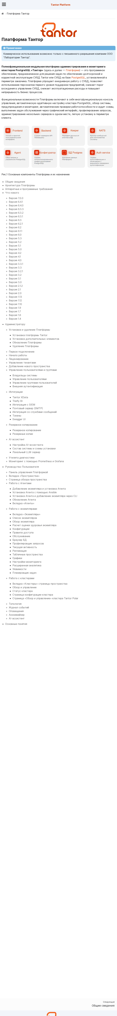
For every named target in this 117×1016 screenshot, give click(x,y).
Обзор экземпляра (23, 521)
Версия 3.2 (15, 274)
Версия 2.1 (15, 289)
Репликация (19, 550)
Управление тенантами (22, 362)
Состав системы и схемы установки (34, 448)
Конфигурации (20, 528)
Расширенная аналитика (26, 565)
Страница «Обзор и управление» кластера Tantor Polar (45, 598)
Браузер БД (19, 539)
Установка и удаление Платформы (29, 329)
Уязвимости (19, 569)
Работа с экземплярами (23, 508)
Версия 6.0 (15, 234)
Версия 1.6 (15, 315)
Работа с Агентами (20, 483)
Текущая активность (24, 547)
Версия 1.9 (15, 307)
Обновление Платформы (27, 342)
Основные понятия (16, 623)
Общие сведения (15, 181)
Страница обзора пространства (28, 479)
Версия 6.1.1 (15, 231)
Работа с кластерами (21, 578)
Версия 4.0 (15, 260)
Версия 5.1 (15, 245)
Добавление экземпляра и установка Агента (39, 488)
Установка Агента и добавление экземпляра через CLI (44, 495)
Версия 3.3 (15, 267)
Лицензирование (18, 358)
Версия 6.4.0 (16, 205)
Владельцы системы (24, 375)
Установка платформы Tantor (29, 335)
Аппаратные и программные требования (29, 188)
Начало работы (18, 355)
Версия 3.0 (15, 282)
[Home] (3, 13)
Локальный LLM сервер (26, 452)
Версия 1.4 (15, 318)
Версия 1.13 (15, 296)
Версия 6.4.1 (16, 201)
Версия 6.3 (15, 220)
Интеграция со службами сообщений (34, 411)
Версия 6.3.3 (16, 209)
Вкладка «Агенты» (23, 503)
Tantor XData (20, 397)
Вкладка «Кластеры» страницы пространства (39, 583)
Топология (15, 603)
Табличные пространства (27, 554)
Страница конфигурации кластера (32, 594)
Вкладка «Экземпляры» (26, 514)
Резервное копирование (23, 424)
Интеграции (16, 391)
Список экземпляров (24, 517)
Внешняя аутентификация (27, 386)
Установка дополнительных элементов (35, 338)
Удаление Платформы (25, 346)
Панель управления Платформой (28, 472)
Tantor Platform (60, 4)
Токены (16, 415)
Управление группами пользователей (34, 382)
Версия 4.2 (15, 252)
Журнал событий (19, 607)
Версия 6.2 (15, 227)
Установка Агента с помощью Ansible (34, 492)
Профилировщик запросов (28, 543)
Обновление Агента (24, 499)
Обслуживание (21, 536)
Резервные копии (22, 433)
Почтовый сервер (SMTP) (27, 408)
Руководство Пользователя (22, 466)
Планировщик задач (24, 572)
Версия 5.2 (15, 241)
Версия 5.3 (15, 238)
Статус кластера (22, 591)
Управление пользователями (29, 379)
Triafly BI (17, 400)
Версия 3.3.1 (16, 263)
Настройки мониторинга (26, 561)
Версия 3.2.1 (16, 271)
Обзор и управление (24, 587)
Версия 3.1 (15, 278)
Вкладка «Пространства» (24, 475)
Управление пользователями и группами (33, 369)
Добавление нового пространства (29, 366)
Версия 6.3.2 (16, 212)
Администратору (15, 324)
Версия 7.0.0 (16, 198)
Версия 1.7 (15, 311)
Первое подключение (21, 351)
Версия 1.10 (15, 304)
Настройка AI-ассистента (27, 444)
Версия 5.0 (15, 249)
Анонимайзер (17, 614)
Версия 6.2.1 (16, 223)
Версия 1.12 (15, 300)
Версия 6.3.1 (16, 216)
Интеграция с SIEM (23, 404)
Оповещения (16, 611)
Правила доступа (23, 532)
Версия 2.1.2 (16, 285)
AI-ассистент (17, 439)
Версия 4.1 (15, 256)
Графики (17, 558)
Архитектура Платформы (20, 185)
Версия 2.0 (15, 293)
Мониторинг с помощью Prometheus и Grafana (36, 461)
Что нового (12, 192)
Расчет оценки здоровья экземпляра (34, 525)
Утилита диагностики (21, 457)
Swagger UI (19, 419)
